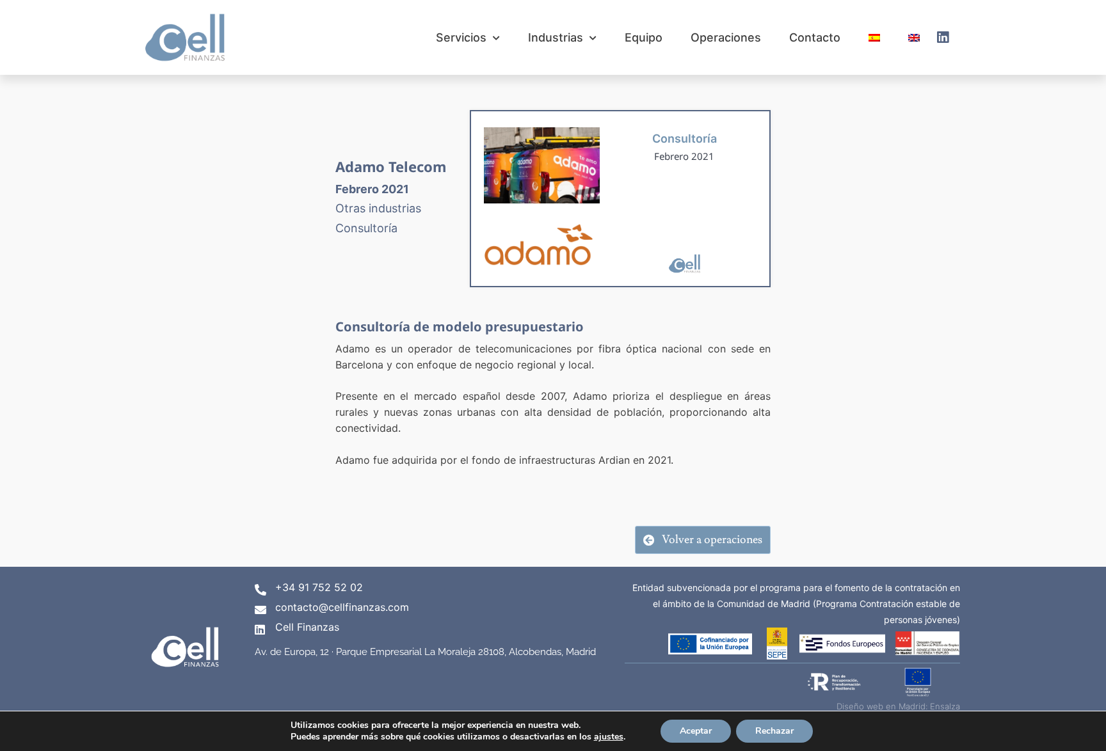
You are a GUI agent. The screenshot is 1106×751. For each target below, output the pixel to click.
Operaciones (726, 37)
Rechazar (774, 731)
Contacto (814, 37)
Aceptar (696, 731)
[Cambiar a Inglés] (914, 37)
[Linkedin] (942, 37)
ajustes (608, 737)
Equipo (643, 37)
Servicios (461, 37)
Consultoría (684, 138)
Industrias (555, 37)
